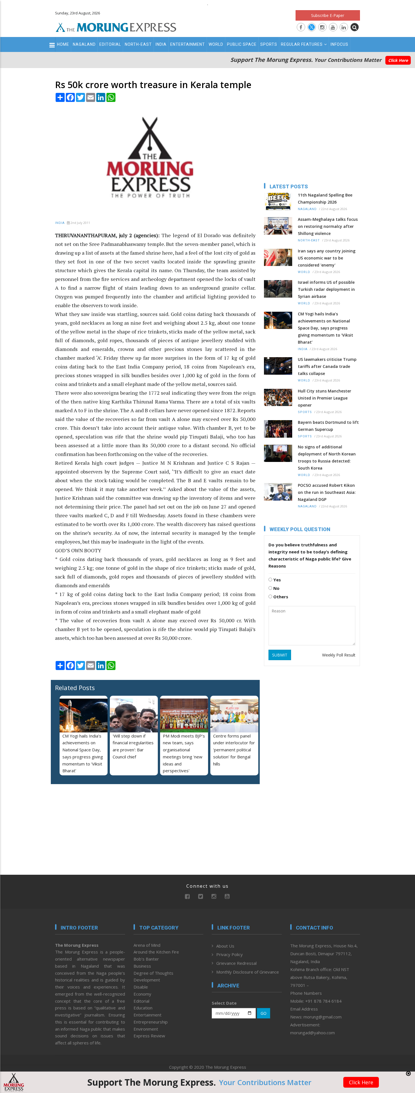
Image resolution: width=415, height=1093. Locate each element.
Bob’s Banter (146, 959)
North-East (138, 44)
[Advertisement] (30, 586)
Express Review (149, 1036)
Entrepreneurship (151, 1022)
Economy (142, 994)
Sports (268, 44)
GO (264, 1013)
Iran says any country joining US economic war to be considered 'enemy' (326, 258)
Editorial (110, 44)
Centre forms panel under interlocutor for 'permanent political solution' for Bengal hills (234, 750)
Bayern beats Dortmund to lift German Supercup (328, 426)
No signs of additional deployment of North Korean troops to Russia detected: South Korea (327, 457)
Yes (276, 580)
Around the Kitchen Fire (156, 952)
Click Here (398, 60)
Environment (146, 1029)
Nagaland (84, 44)
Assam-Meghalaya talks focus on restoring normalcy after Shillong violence (328, 226)
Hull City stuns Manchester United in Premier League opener (324, 398)
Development (147, 980)
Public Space (242, 44)
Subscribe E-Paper (327, 15)
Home (63, 44)
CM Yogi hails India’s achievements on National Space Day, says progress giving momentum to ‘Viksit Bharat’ (325, 328)
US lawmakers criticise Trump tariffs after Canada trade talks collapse (327, 366)
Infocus (339, 44)
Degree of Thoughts (153, 973)
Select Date (224, 1003)
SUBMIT (279, 655)
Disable (141, 987)
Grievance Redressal (236, 963)
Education (143, 1008)
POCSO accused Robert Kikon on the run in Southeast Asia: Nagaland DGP (327, 492)
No (275, 588)
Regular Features (302, 44)
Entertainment (187, 44)
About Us (225, 946)
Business (142, 966)
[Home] (116, 26)
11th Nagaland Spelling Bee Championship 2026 (325, 198)
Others (280, 596)
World (216, 44)
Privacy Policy (229, 954)
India (161, 44)
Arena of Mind (147, 945)
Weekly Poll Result (338, 655)
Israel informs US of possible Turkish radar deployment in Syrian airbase (326, 289)
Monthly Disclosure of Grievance (247, 972)
